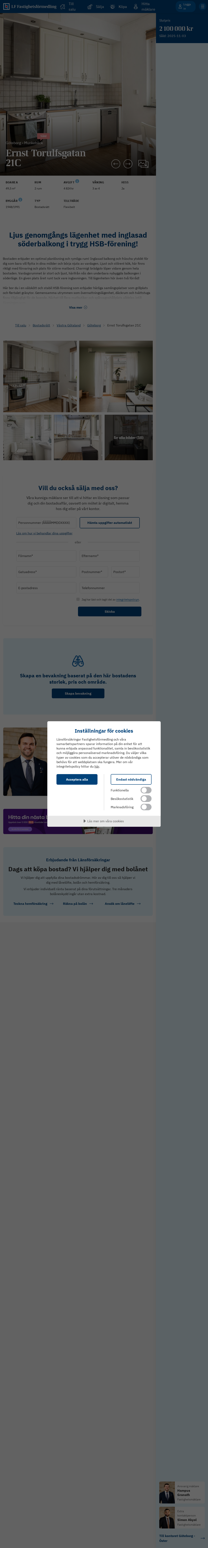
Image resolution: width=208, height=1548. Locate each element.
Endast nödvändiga (131, 779)
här (96, 766)
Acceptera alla (77, 779)
